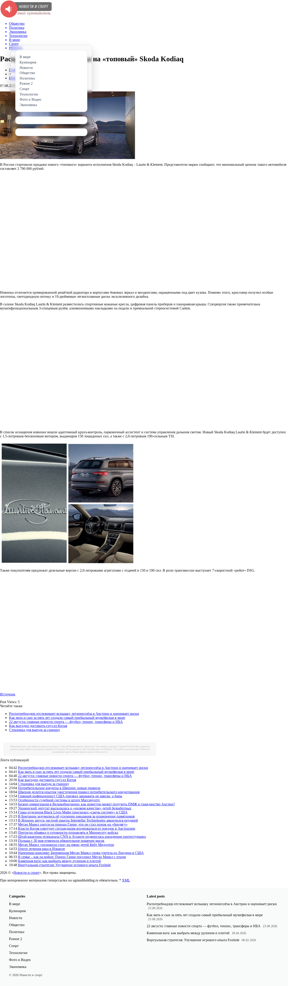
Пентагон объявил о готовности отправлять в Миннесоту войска (68, 832)
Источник (7, 694)
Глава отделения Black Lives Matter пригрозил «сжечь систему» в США (73, 812)
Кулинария (17, 911)
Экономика (17, 967)
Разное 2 (15, 939)
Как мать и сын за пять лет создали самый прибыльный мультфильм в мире (67, 718)
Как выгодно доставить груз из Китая (38, 726)
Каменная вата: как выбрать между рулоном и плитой (39, 746)
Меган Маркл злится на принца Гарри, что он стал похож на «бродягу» (73, 824)
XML (126, 880)
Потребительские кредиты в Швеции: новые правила (59, 788)
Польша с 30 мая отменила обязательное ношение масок (61, 841)
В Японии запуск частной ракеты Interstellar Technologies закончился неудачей (78, 820)
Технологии (18, 953)
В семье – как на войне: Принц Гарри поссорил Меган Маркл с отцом (72, 857)
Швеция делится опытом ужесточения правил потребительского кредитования (79, 792)
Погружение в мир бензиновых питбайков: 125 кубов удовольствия (102, 749)
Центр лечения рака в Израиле (41, 849)
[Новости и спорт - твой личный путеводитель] (26, 17)
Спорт (14, 946)
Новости (15, 918)
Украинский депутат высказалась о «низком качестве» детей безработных (74, 808)
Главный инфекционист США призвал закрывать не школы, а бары (70, 796)
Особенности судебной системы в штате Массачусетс (59, 800)
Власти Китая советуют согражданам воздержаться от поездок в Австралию (76, 828)
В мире (14, 904)
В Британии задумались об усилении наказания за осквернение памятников (76, 816)
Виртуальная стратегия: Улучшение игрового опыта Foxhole (102, 746)
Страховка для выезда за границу (34, 730)
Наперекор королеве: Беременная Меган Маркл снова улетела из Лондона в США (81, 853)
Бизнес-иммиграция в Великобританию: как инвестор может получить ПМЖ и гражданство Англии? (96, 804)
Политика (16, 932)
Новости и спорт (26, 873)
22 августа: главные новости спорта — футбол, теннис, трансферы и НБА (66, 722)
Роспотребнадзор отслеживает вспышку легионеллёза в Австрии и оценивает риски (74, 714)
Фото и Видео (20, 960)
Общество (17, 925)
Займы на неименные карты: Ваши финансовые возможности (101, 750)
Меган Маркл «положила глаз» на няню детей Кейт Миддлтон (66, 845)
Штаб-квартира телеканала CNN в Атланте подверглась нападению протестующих (82, 836)
